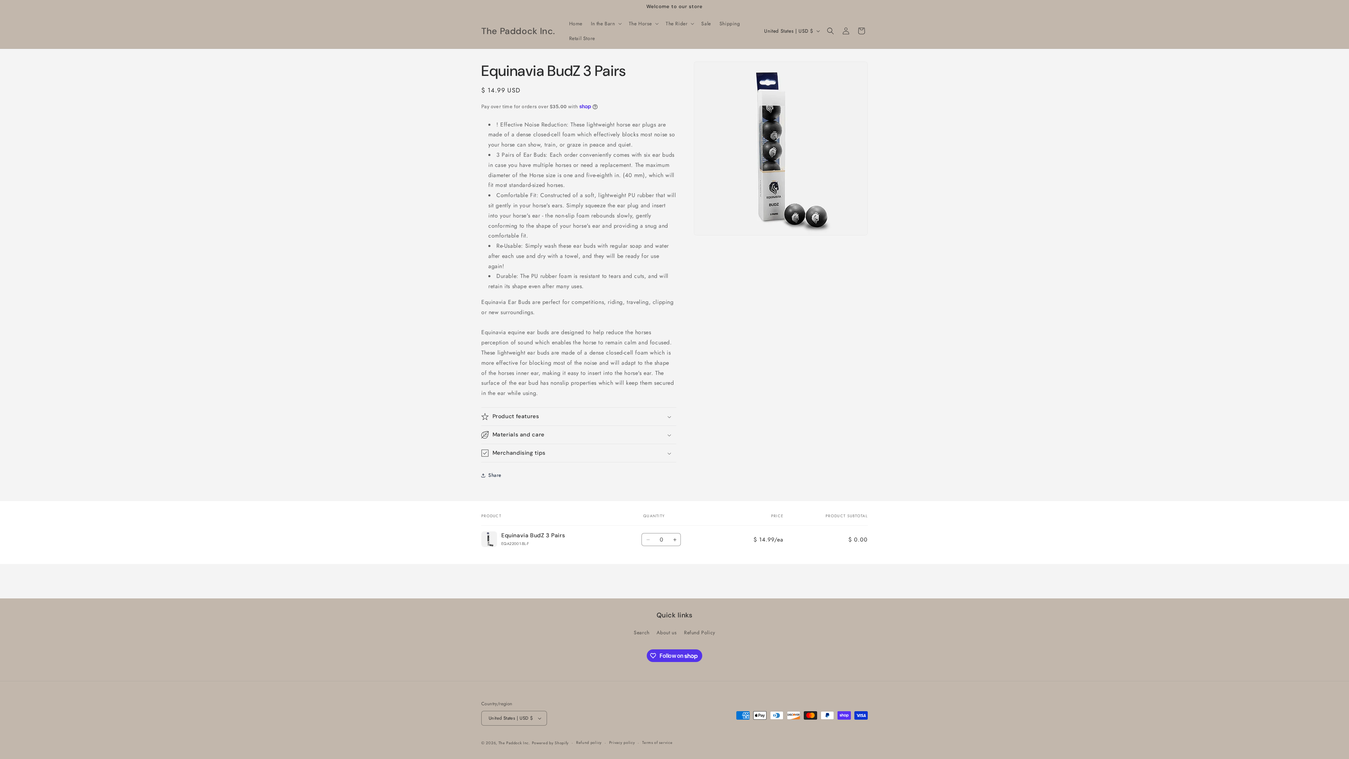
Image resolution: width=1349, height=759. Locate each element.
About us (667, 632)
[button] (606, 23)
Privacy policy (622, 742)
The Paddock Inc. (514, 743)
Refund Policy (699, 632)
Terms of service (657, 742)
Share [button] (494, 475)
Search (642, 632)
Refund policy (589, 742)
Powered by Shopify (550, 743)
